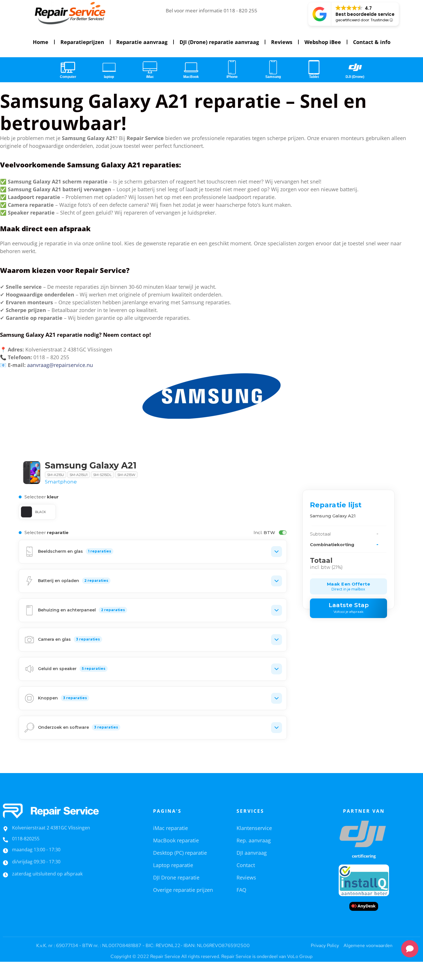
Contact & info (371, 42)
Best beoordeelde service (365, 14)
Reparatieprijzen (82, 42)
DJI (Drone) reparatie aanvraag (219, 42)
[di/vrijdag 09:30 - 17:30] (5, 862)
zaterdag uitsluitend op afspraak (47, 874)
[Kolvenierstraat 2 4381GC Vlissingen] (5, 828)
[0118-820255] (5, 839)
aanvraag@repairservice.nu (60, 365)
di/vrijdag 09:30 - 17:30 (36, 861)
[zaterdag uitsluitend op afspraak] (5, 874)
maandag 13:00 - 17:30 (36, 849)
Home (40, 42)
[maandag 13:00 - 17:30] (5, 850)
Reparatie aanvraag (141, 42)
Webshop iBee (322, 42)
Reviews (281, 42)
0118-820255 (25, 838)
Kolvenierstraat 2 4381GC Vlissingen (51, 828)
